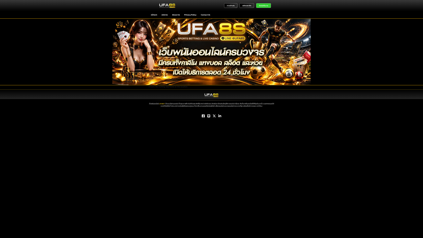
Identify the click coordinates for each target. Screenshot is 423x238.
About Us (176, 14)
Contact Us (205, 14)
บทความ (164, 14)
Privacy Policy (190, 14)
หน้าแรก (154, 14)
